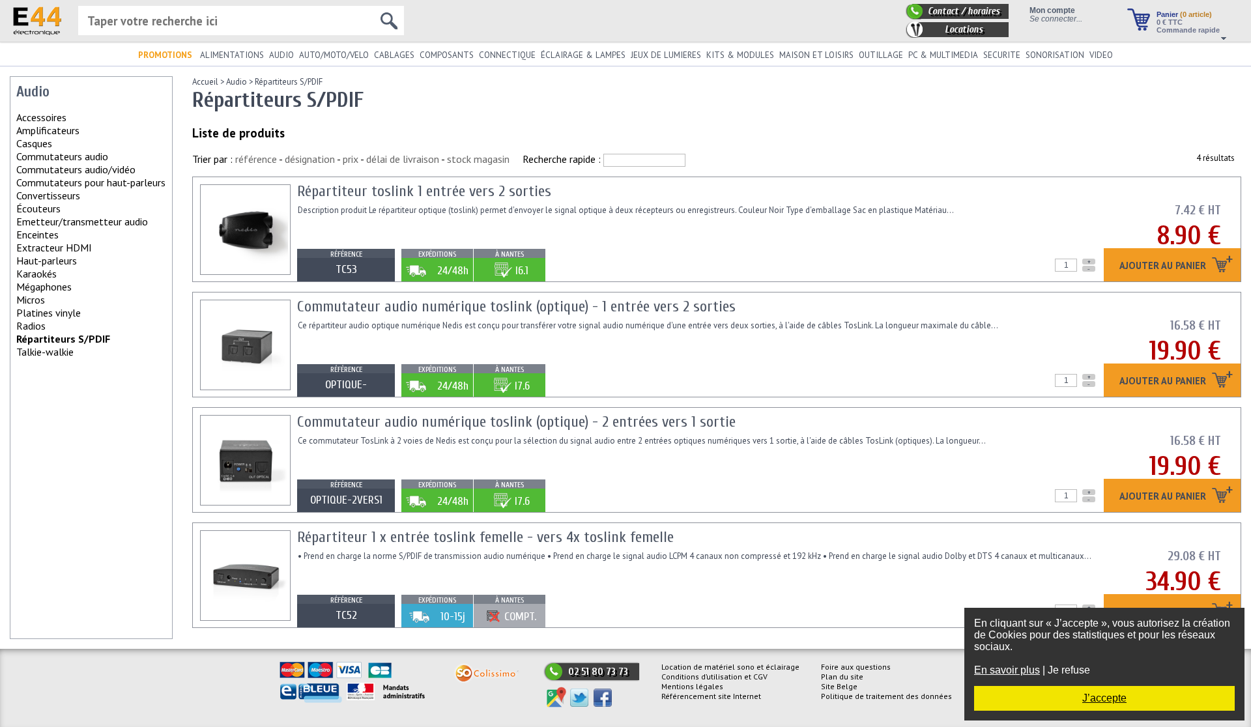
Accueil (205, 81)
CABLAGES (394, 55)
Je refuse (1069, 670)
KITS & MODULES (740, 55)
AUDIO (281, 55)
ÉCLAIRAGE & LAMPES (583, 55)
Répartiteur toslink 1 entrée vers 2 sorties (424, 191)
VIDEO (1101, 55)
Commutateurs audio (62, 156)
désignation (310, 158)
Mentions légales (692, 686)
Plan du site (842, 676)
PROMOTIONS (165, 55)
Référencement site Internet (711, 696)
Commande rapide (1188, 30)
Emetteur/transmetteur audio (82, 221)
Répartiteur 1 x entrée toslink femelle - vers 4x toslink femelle (485, 537)
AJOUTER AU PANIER (1164, 266)
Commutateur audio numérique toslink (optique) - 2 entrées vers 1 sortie (516, 422)
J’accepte (1104, 698)
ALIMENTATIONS (232, 55)
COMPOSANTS (447, 55)
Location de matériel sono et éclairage (730, 667)
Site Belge (839, 686)
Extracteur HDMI (54, 247)
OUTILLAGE (881, 55)
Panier (1184, 14)
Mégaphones (44, 286)
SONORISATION (1055, 55)
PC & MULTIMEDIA (943, 55)
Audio (236, 81)
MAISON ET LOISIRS (816, 55)
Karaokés (36, 273)
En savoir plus (1007, 670)
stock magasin (478, 158)
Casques (34, 143)
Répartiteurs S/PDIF (289, 81)
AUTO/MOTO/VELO (334, 55)
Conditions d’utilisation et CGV (714, 676)
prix (350, 158)
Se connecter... (1055, 18)
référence (256, 158)
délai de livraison (402, 158)
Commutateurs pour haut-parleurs (90, 182)
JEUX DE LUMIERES (666, 55)
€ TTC (1170, 22)
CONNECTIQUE (507, 55)
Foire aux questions (856, 667)
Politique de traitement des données (886, 696)
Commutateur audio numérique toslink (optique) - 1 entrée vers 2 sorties (516, 306)
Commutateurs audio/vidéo (76, 169)
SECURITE (1001, 55)
